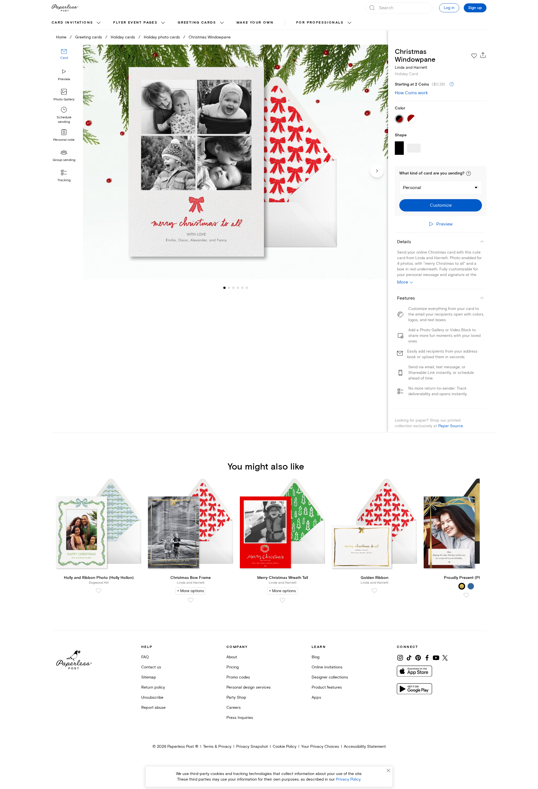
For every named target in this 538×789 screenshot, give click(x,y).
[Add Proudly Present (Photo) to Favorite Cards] (466, 595)
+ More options (190, 590)
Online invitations (327, 667)
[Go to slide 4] (233, 288)
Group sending (64, 160)
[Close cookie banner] (388, 770)
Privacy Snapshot (252, 746)
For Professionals (320, 22)
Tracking (64, 180)
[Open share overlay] (483, 55)
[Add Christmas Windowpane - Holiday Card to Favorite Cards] (474, 55)
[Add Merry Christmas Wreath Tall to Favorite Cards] (282, 600)
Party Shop (236, 697)
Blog (315, 657)
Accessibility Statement (365, 746)
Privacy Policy (348, 779)
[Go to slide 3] (229, 288)
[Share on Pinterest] (418, 658)
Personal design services (248, 687)
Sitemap (148, 677)
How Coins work (411, 93)
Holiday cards (123, 37)
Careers (233, 707)
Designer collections (330, 677)
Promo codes (238, 677)
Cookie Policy (284, 746)
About (231, 657)
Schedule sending (64, 119)
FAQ (145, 657)
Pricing (232, 667)
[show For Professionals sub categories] (349, 23)
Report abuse (153, 707)
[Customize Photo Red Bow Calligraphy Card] (235, 162)
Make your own (254, 22)
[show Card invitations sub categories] (98, 23)
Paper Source (450, 426)
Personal (412, 187)
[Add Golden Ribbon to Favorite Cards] (374, 590)
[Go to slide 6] (242, 288)
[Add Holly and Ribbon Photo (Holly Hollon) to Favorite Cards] (98, 590)
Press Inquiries (239, 717)
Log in (449, 7)
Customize (441, 205)
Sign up (475, 7)
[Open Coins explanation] (451, 84)
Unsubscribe (152, 697)
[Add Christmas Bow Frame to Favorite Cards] (190, 600)
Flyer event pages (135, 22)
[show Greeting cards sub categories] (222, 23)
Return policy (153, 687)
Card (64, 58)
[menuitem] (77, 23)
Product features (327, 687)
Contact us (151, 667)
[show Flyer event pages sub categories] (163, 23)
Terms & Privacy (217, 746)
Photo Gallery (64, 99)
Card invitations (72, 22)
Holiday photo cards (162, 37)
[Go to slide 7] (247, 288)
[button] (468, 173)
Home (61, 37)
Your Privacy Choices (320, 746)
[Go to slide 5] (238, 288)
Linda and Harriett (411, 67)
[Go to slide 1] (224, 288)
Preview (64, 79)
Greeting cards (197, 22)
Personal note (64, 140)
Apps (316, 697)
